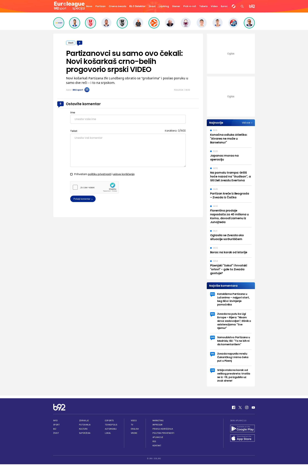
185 (212, 353)
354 (212, 294)
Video (214, 6)
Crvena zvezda (117, 6)
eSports (109, 420)
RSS (154, 441)
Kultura (83, 428)
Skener (176, 6)
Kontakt (157, 445)
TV (132, 424)
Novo (89, 6)
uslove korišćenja (123, 174)
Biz (54, 428)
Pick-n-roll (189, 6)
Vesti (70, 42)
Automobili (111, 428)
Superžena (84, 433)
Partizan (100, 6)
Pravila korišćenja (163, 428)
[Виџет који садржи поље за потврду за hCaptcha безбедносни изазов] (94, 187)
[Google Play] (242, 429)
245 (212, 337)
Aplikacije (158, 437)
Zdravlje (84, 420)
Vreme (134, 433)
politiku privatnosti (99, 174)
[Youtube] (253, 407)
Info (55, 420)
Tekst (73, 130)
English (135, 428)
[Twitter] (240, 407)
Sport (56, 424)
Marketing (158, 420)
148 (212, 370)
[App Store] (242, 438)
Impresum (158, 424)
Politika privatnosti (163, 433)
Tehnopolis (111, 424)
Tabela (203, 6)
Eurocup (226, 6)
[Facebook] (233, 407)
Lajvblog (164, 6)
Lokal (108, 433)
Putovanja (85, 424)
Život (56, 433)
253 (212, 314)
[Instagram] (246, 407)
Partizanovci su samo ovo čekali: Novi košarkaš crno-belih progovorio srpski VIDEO (124, 61)
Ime (72, 112)
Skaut (152, 6)
